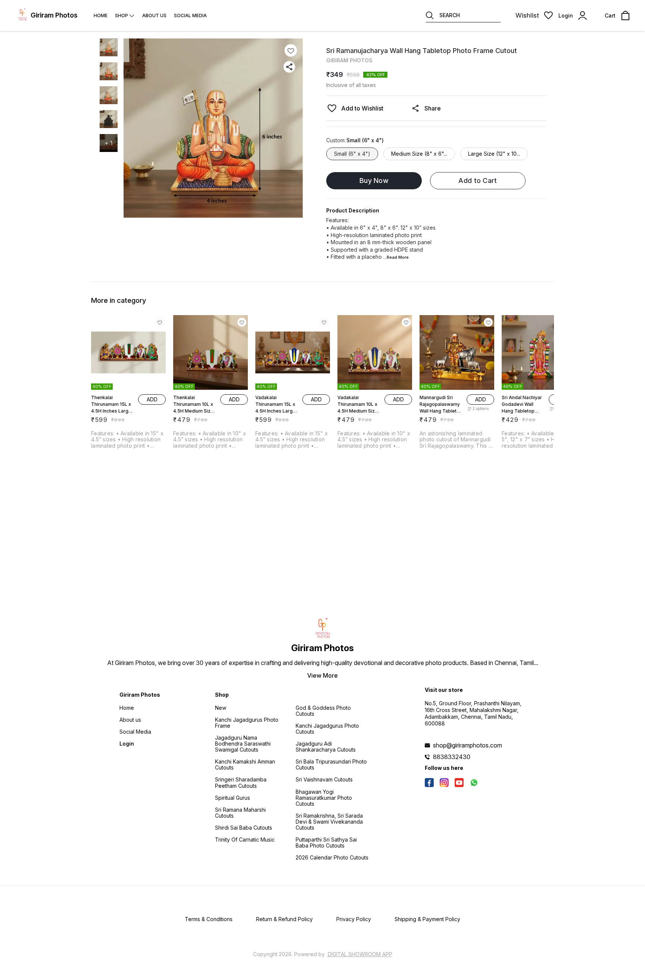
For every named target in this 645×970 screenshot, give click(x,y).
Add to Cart (477, 180)
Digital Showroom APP (360, 954)
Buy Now (374, 180)
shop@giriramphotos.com (467, 745)
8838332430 (451, 756)
